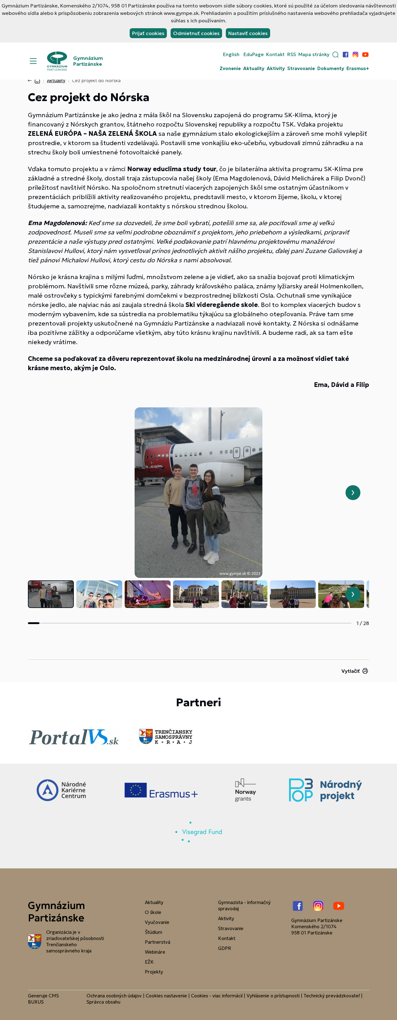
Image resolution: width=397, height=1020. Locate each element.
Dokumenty (330, 68)
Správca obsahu (103, 1002)
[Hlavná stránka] (37, 80)
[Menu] (33, 61)
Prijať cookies (148, 33)
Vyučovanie (157, 922)
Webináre (155, 952)
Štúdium (153, 932)
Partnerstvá (157, 942)
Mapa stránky (313, 54)
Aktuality (253, 68)
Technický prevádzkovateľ (332, 996)
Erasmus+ (357, 68)
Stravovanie (301, 68)
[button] (336, 54)
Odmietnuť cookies (196, 33)
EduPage (253, 54)
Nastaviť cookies (248, 33)
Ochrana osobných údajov (114, 996)
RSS (291, 54)
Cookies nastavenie (166, 996)
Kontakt (275, 54)
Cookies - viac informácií (217, 996)
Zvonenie (230, 68)
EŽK (149, 962)
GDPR (224, 948)
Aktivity (276, 68)
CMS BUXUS (43, 999)
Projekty (154, 972)
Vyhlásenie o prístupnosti (273, 996)
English (231, 54)
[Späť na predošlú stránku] (31, 81)
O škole (153, 912)
